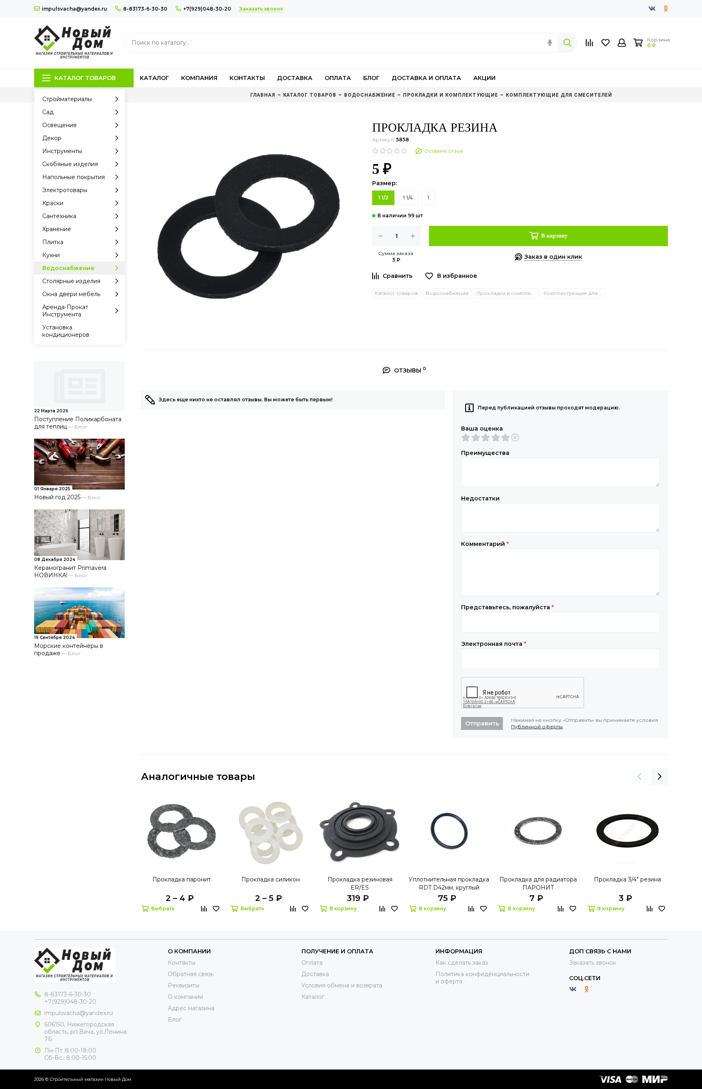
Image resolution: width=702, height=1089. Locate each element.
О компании (185, 996)
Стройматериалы (67, 99)
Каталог (154, 78)
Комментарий (485, 544)
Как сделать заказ (462, 962)
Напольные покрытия (73, 177)
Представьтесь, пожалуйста (507, 607)
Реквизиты (183, 985)
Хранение (56, 229)
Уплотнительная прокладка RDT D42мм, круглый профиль (449, 884)
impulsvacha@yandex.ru (74, 9)
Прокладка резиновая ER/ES (359, 883)
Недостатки (480, 498)
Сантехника (59, 216)
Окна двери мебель (71, 294)
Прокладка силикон (270, 879)
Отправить (482, 723)
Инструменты (62, 151)
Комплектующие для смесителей (575, 293)
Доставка (294, 78)
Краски (52, 203)
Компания (199, 78)
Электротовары (64, 190)
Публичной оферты (537, 726)
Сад (48, 112)
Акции (484, 78)
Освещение (59, 125)
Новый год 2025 (57, 497)
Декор (51, 138)
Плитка (52, 242)
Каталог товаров (85, 78)
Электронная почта (493, 644)
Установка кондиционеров (65, 331)
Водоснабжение (68, 268)
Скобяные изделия (70, 164)
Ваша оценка (482, 428)
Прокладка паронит (181, 879)
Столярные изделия (71, 281)
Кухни (51, 255)
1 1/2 (383, 198)
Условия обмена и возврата (341, 985)
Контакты (247, 78)
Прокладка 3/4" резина (627, 879)
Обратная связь (191, 974)
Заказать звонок (592, 962)
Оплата (338, 78)
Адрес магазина (191, 1008)
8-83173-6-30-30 (145, 9)
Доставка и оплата (426, 78)
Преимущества (485, 453)
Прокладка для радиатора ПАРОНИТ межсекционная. (538, 884)
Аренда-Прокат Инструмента (65, 310)
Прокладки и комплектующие (508, 293)
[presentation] (639, 777)
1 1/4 (408, 198)
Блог (371, 78)
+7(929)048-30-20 (207, 9)
